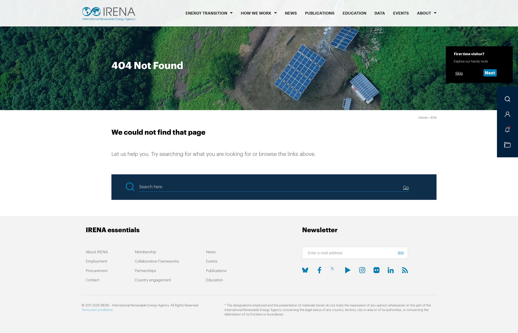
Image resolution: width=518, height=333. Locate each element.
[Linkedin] (391, 270)
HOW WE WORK (256, 13)
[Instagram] (362, 270)
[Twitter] (334, 270)
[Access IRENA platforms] (507, 114)
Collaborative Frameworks (157, 261)
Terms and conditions (97, 310)
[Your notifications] (507, 129)
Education (354, 13)
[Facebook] (319, 270)
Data (379, 13)
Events (401, 13)
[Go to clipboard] (507, 144)
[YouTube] (348, 270)
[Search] (507, 99)
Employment (96, 261)
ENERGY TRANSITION (206, 13)
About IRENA (97, 252)
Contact (92, 280)
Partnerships (145, 271)
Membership (145, 252)
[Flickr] (376, 270)
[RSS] (405, 270)
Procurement (97, 271)
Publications (216, 271)
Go (401, 253)
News (291, 13)
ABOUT (424, 13)
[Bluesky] (305, 270)
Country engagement (153, 280)
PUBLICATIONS (320, 13)
